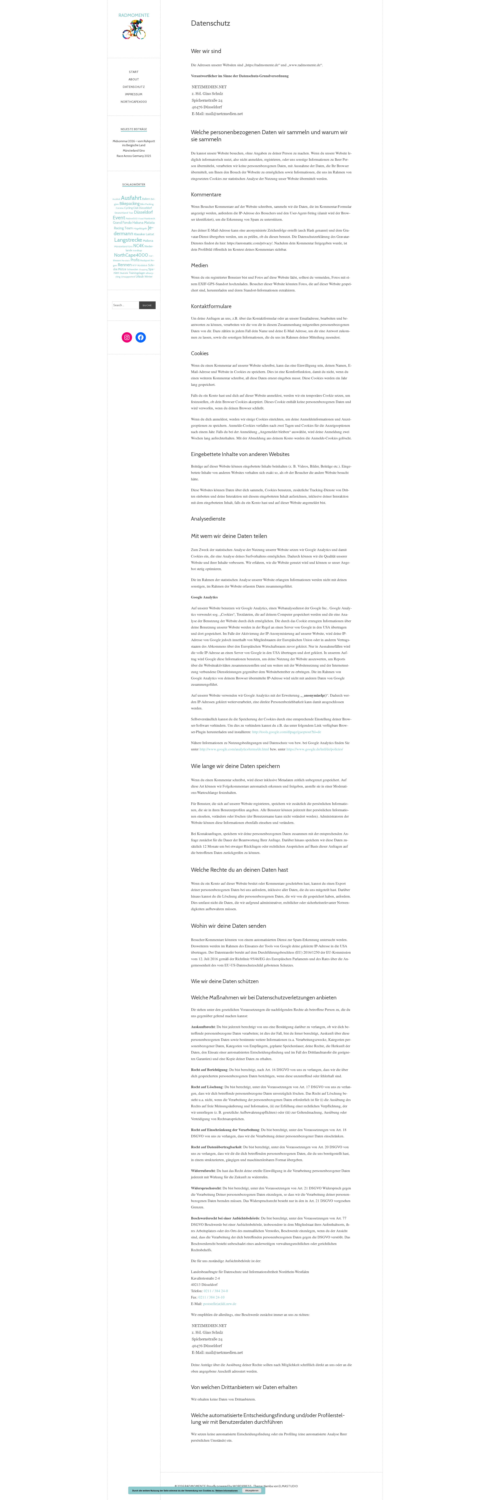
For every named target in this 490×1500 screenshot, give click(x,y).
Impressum (133, 94)
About (134, 79)
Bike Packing (147, 204)
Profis (135, 260)
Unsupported (128, 276)
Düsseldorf (143, 212)
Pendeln (126, 260)
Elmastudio (288, 1486)
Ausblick (116, 199)
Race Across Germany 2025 (134, 156)
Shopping (143, 269)
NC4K (138, 245)
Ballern (146, 198)
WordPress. (242, 1486)
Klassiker (139, 234)
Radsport (145, 260)
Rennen (125, 264)
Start (134, 72)
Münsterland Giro (123, 246)
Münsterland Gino (134, 150)
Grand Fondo (122, 222)
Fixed (141, 218)
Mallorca (148, 240)
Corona (119, 207)
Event (119, 217)
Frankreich (149, 218)
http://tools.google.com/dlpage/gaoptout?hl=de (286, 731)
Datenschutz (134, 87)
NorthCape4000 (134, 102)
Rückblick (142, 265)
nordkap (137, 250)
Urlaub (140, 276)
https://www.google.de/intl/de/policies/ (315, 749)
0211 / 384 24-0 (216, 1290)
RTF (134, 265)
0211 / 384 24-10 (211, 1297)
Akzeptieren (251, 1490)
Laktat (150, 234)
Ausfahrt (131, 197)
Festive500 (132, 218)
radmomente (133, 28)
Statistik (124, 273)
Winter (148, 276)
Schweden (132, 269)
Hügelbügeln (140, 228)
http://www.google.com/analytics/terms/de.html (234, 749)
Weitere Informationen (226, 1490)
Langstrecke (128, 239)
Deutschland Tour (124, 212)
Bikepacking (129, 203)
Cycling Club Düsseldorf (138, 207)
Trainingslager (137, 272)
